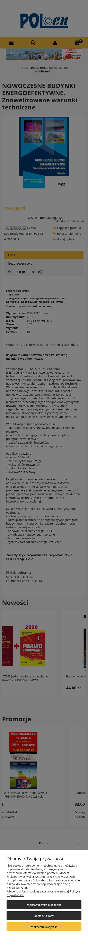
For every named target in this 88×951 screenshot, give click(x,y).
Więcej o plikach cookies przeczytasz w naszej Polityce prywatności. (43, 893)
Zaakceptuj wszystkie (44, 926)
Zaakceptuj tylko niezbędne (44, 904)
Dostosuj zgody (44, 915)
